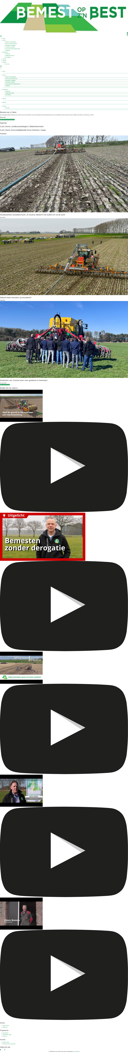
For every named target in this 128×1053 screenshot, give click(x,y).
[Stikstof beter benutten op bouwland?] (64, 256)
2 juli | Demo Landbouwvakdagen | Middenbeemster (22, 126)
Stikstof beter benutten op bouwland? (15, 297)
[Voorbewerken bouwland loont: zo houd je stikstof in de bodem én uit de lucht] (64, 173)
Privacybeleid (76, 1051)
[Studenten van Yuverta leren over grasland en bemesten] (64, 339)
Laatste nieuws (6, 1042)
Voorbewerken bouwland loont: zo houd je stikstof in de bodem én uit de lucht (32, 215)
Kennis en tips (6, 1025)
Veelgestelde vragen (7, 1034)
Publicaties (5, 1027)
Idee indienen (5, 1033)
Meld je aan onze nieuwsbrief (9, 1043)
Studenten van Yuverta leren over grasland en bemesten (23, 380)
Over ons (5, 1036)
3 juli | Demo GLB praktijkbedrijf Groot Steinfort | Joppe (23, 130)
